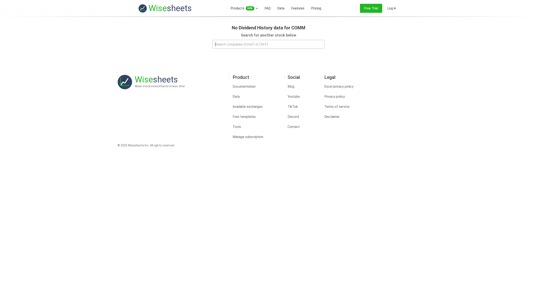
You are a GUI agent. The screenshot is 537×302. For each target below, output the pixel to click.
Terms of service (336, 107)
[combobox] (268, 44)
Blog (291, 87)
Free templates (244, 117)
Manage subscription (248, 137)
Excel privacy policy (338, 87)
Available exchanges (248, 107)
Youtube (294, 97)
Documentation (244, 87)
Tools (237, 127)
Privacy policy (334, 97)
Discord (293, 117)
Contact (294, 127)
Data (236, 97)
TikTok (293, 107)
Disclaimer (332, 117)
